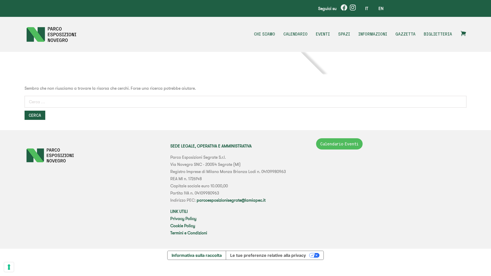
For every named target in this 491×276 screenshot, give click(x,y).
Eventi (323, 34)
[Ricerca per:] (245, 103)
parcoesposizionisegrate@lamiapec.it (231, 200)
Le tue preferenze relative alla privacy (268, 255)
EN (381, 8)
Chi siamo (264, 34)
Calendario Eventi (339, 144)
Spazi (344, 34)
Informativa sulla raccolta (197, 255)
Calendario (295, 34)
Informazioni (372, 34)
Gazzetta (405, 34)
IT (366, 8)
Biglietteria (438, 34)
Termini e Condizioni (188, 232)
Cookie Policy (182, 225)
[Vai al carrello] (463, 35)
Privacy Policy (183, 218)
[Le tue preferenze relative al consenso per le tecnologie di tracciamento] (9, 267)
